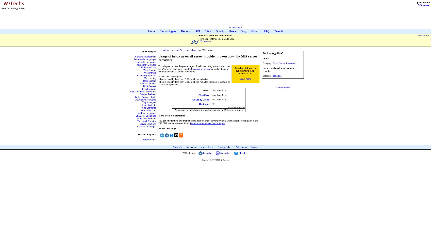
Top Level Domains (146, 121)
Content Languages (146, 126)
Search (278, 31)
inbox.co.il (277, 76)
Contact (254, 147)
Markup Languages (147, 113)
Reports (186, 31)
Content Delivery (148, 94)
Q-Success (423, 5)
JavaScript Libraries (146, 65)
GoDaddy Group (200, 99)
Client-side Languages (145, 62)
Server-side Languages (145, 59)
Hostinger (204, 104)
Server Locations (148, 124)
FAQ (266, 31)
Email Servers (149, 89)
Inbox (193, 50)
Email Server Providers (284, 63)
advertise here (235, 28)
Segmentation (149, 139)
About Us (177, 147)
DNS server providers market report (207, 123)
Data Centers (149, 81)
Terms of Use (206, 147)
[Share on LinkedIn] (166, 138)
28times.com (205, 41)
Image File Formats (146, 118)
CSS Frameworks (147, 67)
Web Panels (150, 73)
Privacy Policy (225, 147)
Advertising (241, 147)
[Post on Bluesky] (171, 138)
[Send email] (162, 138)
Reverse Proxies (148, 83)
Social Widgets (148, 105)
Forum (255, 31)
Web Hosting (150, 78)
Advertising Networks (145, 99)
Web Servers (149, 70)
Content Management (145, 56)
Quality (220, 31)
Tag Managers (149, 102)
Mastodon (225, 153)
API (197, 31)
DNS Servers (149, 86)
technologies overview (199, 69)
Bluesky (242, 153)
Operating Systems (146, 75)
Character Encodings (146, 116)
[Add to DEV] (176, 138)
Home (151, 31)
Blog (243, 31)
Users (232, 31)
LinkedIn (207, 153)
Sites (208, 31)
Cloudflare (203, 95)
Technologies (168, 31)
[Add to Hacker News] (181, 138)
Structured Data (148, 110)
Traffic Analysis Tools (145, 97)
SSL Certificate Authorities (143, 91)
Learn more (245, 79)
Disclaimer (191, 147)
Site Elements (149, 108)
